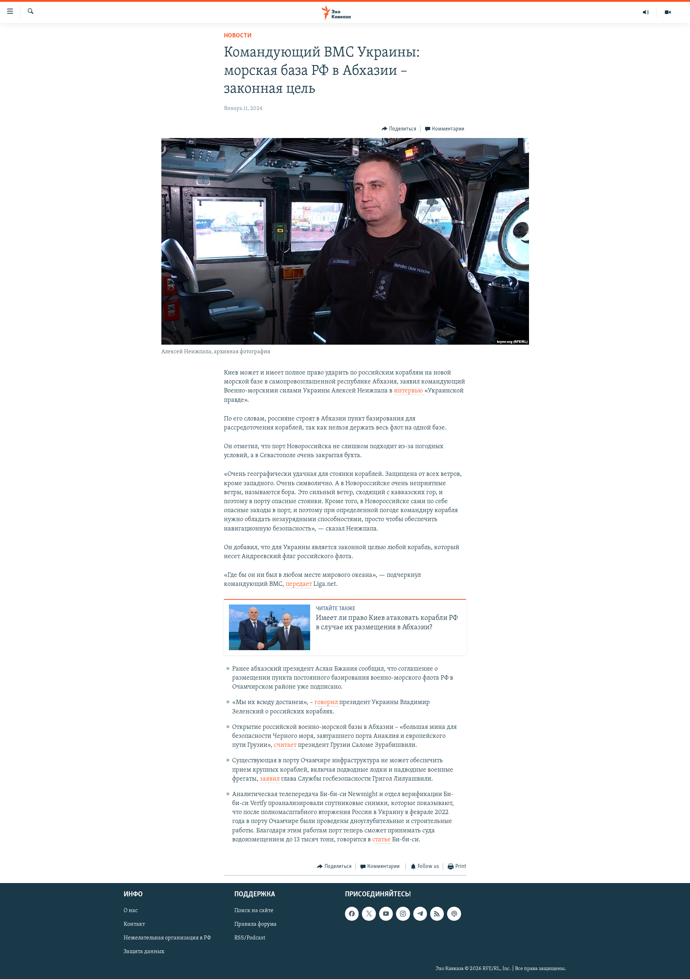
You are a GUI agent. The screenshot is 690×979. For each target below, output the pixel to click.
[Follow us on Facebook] (352, 913)
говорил (326, 702)
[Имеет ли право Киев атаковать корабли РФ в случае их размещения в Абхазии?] (269, 627)
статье (382, 840)
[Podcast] (454, 913)
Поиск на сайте (253, 911)
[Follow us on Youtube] (386, 913)
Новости (238, 36)
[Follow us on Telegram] (420, 913)
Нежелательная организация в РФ (167, 938)
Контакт (134, 924)
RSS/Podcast (249, 938)
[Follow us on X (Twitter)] (369, 913)
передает (299, 584)
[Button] (399, 129)
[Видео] (667, 12)
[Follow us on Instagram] (403, 913)
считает (285, 745)
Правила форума (255, 924)
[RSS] (437, 913)
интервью (409, 391)
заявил (270, 779)
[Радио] (646, 12)
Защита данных (144, 952)
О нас (131, 911)
